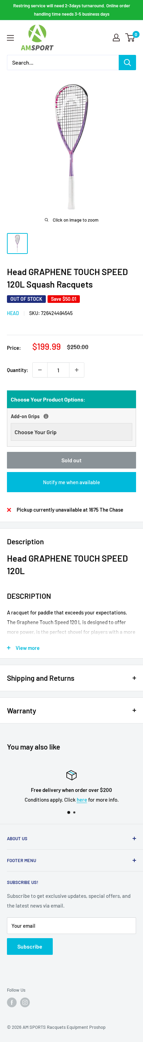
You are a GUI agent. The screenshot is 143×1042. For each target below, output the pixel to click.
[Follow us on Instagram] (25, 1002)
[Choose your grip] (46, 416)
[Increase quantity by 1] (76, 370)
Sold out (71, 460)
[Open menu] (10, 38)
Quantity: (17, 370)
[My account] (116, 37)
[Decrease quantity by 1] (40, 370)
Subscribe (29, 946)
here (82, 799)
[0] (130, 37)
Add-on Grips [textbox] (43, 415)
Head (13, 313)
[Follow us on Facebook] (12, 1002)
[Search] (127, 62)
